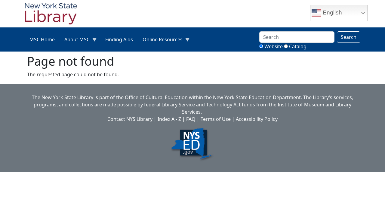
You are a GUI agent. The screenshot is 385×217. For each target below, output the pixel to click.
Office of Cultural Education (156, 97)
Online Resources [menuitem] (160, 41)
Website (273, 46)
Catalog (297, 46)
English (331, 12)
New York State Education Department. (257, 97)
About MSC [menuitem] (75, 41)
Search (348, 37)
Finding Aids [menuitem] (119, 39)
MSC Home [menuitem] (42, 39)
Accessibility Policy (257, 119)
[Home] (53, 14)
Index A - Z (169, 119)
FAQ (191, 119)
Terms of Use (216, 119)
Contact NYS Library (129, 119)
